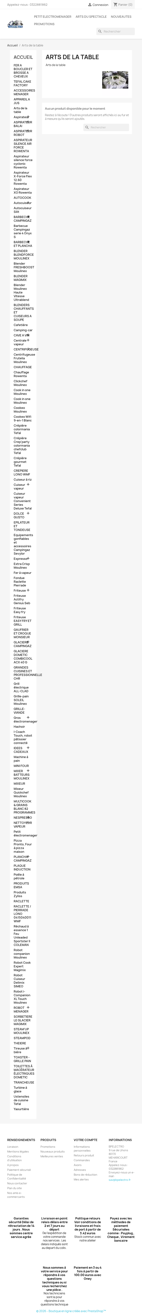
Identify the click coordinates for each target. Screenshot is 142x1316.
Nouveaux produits (52, 1151)
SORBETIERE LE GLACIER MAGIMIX (23, 1020)
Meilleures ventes (51, 1156)
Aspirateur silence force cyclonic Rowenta (23, 161)
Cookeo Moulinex (20, 410)
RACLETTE (21, 901)
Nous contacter (17, 1183)
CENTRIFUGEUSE (23, 349)
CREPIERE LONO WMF (22, 472)
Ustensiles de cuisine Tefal (21, 1100)
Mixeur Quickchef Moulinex (21, 792)
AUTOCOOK (22, 198)
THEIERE (20, 1043)
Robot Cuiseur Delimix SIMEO (19, 980)
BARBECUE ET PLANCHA (23, 244)
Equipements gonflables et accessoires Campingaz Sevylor (23, 544)
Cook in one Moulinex (22, 392)
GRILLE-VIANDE (19, 711)
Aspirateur (21, 117)
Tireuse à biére (20, 1050)
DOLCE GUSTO (19, 515)
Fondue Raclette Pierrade (20, 581)
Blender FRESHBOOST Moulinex (23, 267)
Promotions (47, 1146)
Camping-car (23, 330)
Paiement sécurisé (19, 1170)
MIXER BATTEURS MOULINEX (22, 774)
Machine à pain (21, 759)
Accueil (23, 57)
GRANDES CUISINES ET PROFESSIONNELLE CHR (23, 673)
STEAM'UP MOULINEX (21, 1031)
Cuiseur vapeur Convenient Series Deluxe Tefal (23, 501)
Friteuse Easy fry (20, 610)
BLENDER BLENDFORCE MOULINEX (23, 254)
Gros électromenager (23, 719)
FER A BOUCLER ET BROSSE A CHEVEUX (23, 70)
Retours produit (84, 1155)
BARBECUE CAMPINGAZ (23, 219)
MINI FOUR (21, 766)
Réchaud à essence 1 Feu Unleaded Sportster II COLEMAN (22, 935)
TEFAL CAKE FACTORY (22, 83)
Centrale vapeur (20, 342)
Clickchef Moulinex (20, 383)
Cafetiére (21, 325)
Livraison (12, 1146)
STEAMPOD (22, 1038)
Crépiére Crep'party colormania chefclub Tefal (22, 445)
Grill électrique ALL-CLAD (21, 687)
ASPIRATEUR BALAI (23, 124)
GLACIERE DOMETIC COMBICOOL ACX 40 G (23, 656)
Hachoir (19, 727)
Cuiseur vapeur (19, 486)
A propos (13, 1165)
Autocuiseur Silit (23, 210)
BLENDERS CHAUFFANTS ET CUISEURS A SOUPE (23, 312)
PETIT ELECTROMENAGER (52, 17)
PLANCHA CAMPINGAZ (23, 859)
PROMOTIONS (44, 24)
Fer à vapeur (22, 573)
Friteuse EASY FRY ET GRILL (22, 621)
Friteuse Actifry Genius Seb (22, 599)
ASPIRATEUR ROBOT (23, 133)
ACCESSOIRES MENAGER (23, 92)
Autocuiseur (23, 203)
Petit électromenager (23, 833)
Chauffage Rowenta (21, 374)
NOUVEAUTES (121, 17)
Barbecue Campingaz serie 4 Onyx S (23, 231)
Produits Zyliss (20, 894)
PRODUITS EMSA (21, 885)
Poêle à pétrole (19, 876)
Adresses (80, 1170)
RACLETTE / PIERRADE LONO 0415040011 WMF (22, 914)
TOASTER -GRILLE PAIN (22, 1059)
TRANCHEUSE (23, 1082)
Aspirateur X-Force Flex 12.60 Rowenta (23, 178)
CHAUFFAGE (23, 367)
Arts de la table (20, 110)
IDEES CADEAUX (21, 750)
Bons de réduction (85, 1174)
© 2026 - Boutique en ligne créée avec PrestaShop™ (71, 1311)
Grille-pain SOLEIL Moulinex (21, 700)
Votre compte (85, 1140)
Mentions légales (18, 1151)
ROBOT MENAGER (21, 1009)
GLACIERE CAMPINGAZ (23, 644)
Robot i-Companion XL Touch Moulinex (22, 997)
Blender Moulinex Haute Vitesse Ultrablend (21, 292)
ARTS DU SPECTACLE (91, 17)
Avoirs (78, 1165)
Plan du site (14, 1188)
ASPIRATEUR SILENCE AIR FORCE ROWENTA (23, 145)
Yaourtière (21, 1109)
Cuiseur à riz (23, 480)
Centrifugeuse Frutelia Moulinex (23, 358)
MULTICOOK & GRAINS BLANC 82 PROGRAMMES (23, 806)
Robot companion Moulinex (22, 953)
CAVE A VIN (21, 335)
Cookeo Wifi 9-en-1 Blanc (23, 418)
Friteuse (20, 591)
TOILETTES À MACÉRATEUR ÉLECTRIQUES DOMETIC (23, 1071)
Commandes (82, 1160)
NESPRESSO (23, 818)
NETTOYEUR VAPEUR (23, 825)
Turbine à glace (20, 1089)
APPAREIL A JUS (22, 101)
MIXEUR (19, 784)
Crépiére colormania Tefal (22, 429)
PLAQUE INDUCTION (22, 867)
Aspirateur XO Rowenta (23, 191)
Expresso (20, 559)
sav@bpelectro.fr (120, 1180)
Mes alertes (81, 1179)
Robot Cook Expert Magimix (22, 966)
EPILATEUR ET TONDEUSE (22, 526)
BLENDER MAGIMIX (21, 278)
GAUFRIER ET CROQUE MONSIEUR (22, 633)
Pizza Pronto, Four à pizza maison (23, 846)
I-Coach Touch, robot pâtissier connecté (23, 737)
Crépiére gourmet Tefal (20, 462)
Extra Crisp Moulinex (22, 566)
